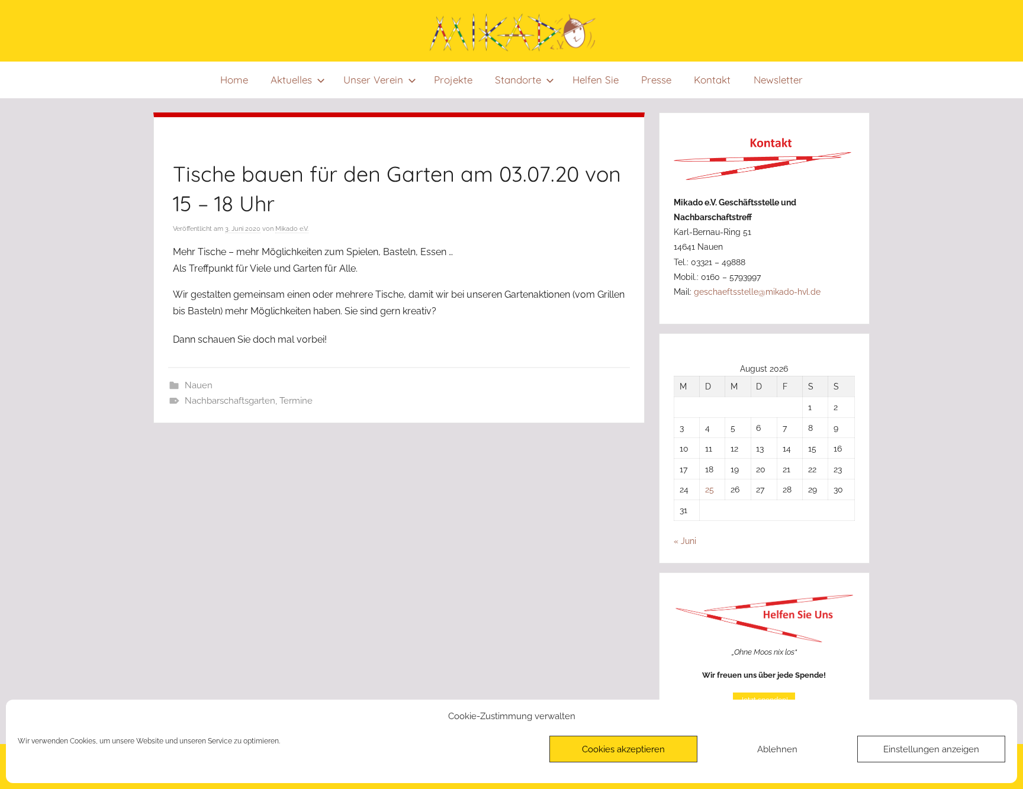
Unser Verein (373, 79)
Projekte (453, 79)
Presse (656, 79)
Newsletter (778, 79)
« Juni (685, 541)
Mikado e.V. (291, 229)
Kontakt (712, 79)
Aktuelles (291, 79)
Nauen (199, 385)
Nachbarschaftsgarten (230, 400)
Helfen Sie (595, 79)
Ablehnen (777, 749)
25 (709, 489)
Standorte (519, 79)
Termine (296, 400)
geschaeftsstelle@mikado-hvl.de (757, 291)
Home (234, 79)
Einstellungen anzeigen (931, 749)
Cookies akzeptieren (623, 749)
